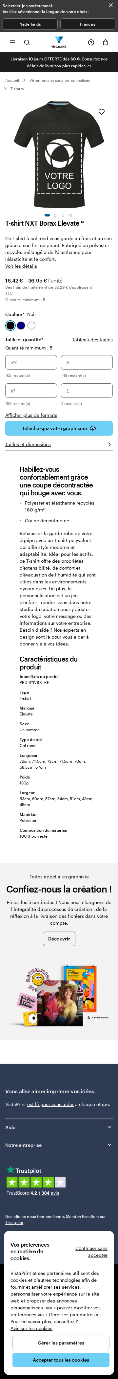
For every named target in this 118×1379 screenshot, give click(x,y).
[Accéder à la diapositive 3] (63, 215)
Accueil (12, 80)
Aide (10, 1127)
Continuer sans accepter (91, 1251)
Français (87, 24)
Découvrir (59, 938)
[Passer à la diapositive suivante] (109, 154)
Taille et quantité (24, 339)
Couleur (20, 314)
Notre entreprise (23, 1145)
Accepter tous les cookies (61, 1360)
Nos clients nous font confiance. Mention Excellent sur (55, 1219)
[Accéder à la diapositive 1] (47, 215)
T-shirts (17, 88)
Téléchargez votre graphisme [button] (54, 428)
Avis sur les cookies (31, 1328)
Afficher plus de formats (31, 415)
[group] (59, 381)
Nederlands (30, 24)
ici (89, 65)
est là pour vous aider (50, 1104)
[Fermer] (111, 5)
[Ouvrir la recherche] (27, 42)
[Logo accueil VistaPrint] (59, 42)
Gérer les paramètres (61, 1342)
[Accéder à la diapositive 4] (71, 215)
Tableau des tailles (92, 339)
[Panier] (105, 42)
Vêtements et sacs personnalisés (60, 80)
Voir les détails (21, 266)
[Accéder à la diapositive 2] (55, 215)
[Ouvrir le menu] (12, 42)
